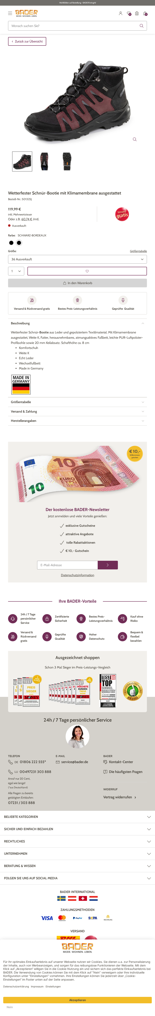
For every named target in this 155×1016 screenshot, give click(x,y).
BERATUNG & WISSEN (20, 866)
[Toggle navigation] (10, 13)
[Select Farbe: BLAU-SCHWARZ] (11, 243)
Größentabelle (138, 251)
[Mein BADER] (121, 13)
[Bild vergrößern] (135, 139)
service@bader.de (74, 762)
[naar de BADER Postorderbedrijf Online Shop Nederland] (93, 898)
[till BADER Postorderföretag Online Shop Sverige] (61, 898)
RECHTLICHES (14, 841)
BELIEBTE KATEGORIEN (21, 817)
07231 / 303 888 (21, 803)
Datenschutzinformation (77, 575)
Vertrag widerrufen (117, 797)
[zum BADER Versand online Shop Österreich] (72, 898)
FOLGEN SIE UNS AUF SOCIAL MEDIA (31, 878)
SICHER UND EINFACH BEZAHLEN (28, 829)
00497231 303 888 (35, 772)
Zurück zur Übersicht (29, 41)
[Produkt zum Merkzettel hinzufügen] (87, 271)
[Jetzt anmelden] (108, 565)
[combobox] (77, 26)
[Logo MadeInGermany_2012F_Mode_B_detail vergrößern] (21, 384)
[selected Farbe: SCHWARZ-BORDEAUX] (19, 243)
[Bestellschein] (137, 13)
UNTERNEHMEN (15, 854)
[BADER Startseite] (26, 13)
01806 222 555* (33, 762)
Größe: (12, 251)
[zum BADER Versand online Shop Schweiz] (83, 898)
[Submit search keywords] (141, 26)
